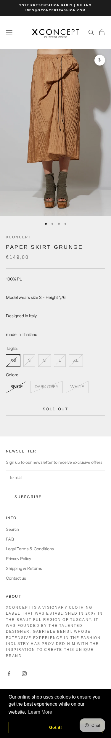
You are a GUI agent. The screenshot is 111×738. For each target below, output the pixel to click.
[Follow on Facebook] (9, 674)
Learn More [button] (40, 712)
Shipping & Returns (24, 568)
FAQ (10, 539)
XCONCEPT (18, 237)
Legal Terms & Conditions (30, 548)
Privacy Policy (18, 558)
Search (12, 529)
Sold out (55, 409)
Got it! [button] (55, 727)
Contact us (16, 578)
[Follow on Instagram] (24, 674)
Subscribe (28, 496)
